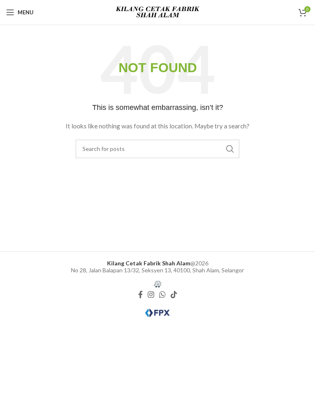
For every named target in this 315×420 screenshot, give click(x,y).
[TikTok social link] (174, 294)
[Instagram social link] (151, 294)
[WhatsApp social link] (162, 294)
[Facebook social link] (140, 294)
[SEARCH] (230, 148)
